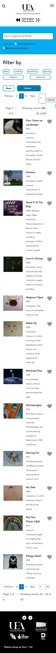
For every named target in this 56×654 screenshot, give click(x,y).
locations (32, 71)
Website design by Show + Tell (18, 647)
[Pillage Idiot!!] (13, 562)
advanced (40, 77)
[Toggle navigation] (52, 6)
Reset (8, 88)
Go (48, 587)
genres (47, 71)
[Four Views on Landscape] (13, 126)
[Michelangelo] (13, 411)
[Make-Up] (13, 329)
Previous (9, 96)
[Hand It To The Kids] (13, 208)
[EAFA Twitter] (25, 618)
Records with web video (16, 48)
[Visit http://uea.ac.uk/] (17, 627)
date (6, 71)
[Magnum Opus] (13, 303)
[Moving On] (13, 458)
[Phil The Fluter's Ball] (13, 523)
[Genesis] (13, 178)
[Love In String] (13, 264)
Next (32, 96)
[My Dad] (13, 493)
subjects (13, 77)
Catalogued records (26, 44)
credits (18, 71)
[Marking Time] (13, 376)
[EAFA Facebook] (31, 618)
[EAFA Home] (28, 13)
